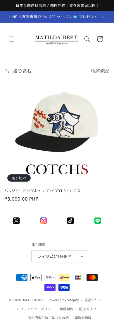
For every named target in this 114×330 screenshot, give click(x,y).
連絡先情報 (83, 317)
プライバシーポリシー (37, 308)
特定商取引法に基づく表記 (48, 317)
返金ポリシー (94, 299)
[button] (11, 39)
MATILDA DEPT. (35, 299)
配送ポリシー (89, 308)
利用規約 (66, 308)
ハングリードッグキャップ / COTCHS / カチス (42, 190)
